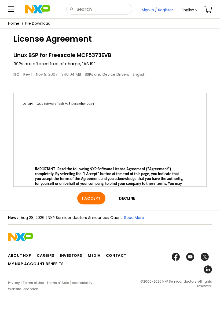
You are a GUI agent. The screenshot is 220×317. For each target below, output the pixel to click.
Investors (71, 255)
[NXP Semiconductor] (37, 9)
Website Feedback (23, 289)
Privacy (14, 282)
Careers (45, 255)
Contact (116, 255)
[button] (189, 10)
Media (94, 255)
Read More (134, 217)
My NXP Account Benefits (36, 263)
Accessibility (82, 282)
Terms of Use (33, 282)
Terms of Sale (58, 282)
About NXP (19, 255)
